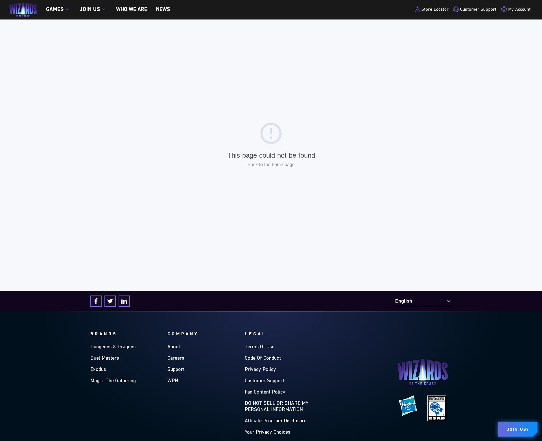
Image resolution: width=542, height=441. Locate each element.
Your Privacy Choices (267, 432)
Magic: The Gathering (113, 381)
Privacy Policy (260, 369)
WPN (172, 381)
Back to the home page (271, 164)
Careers (175, 358)
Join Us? (518, 430)
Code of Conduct (263, 358)
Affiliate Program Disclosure (276, 421)
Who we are (131, 9)
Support (176, 369)
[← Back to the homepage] (23, 9)
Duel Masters (104, 358)
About (173, 347)
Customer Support (264, 381)
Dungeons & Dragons (113, 347)
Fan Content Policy (265, 392)
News (163, 9)
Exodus (98, 369)
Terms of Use (259, 347)
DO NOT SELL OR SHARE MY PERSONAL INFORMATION (276, 406)
